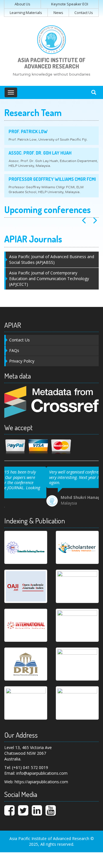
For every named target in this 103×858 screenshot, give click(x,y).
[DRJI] (25, 659)
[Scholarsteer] (77, 542)
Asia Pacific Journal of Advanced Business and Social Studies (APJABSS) (51, 259)
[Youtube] (50, 808)
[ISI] (25, 620)
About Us (22, 4)
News (58, 12)
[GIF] (77, 620)
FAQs (14, 350)
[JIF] (77, 581)
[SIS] (25, 542)
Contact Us (83, 12)
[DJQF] (77, 659)
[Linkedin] (37, 808)
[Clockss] (25, 698)
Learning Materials (26, 12)
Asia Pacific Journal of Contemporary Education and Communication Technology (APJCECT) (49, 278)
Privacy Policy (21, 361)
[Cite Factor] (77, 698)
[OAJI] (25, 581)
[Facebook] (9, 808)
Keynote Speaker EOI (69, 4)
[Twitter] (23, 808)
